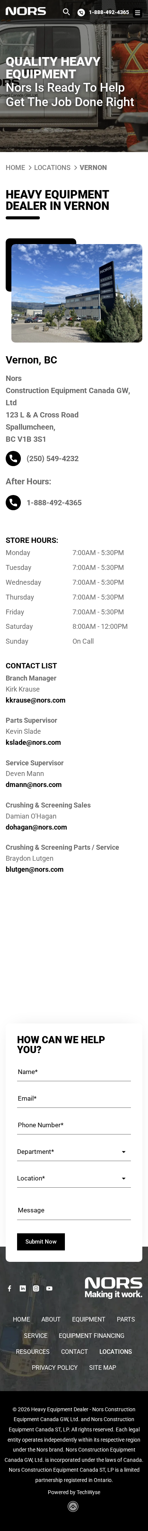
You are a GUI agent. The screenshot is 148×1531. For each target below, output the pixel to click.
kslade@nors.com (33, 742)
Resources (33, 1351)
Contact (74, 1351)
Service (35, 1335)
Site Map (102, 1367)
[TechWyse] (74, 1509)
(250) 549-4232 (53, 458)
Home (15, 167)
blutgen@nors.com (35, 869)
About (51, 1319)
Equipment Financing (91, 1335)
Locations (52, 167)
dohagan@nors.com (36, 827)
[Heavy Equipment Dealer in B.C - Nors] (26, 11)
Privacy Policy (55, 1367)
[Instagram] (36, 1288)
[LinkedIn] (23, 1288)
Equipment (88, 1319)
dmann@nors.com (34, 785)
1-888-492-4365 (109, 12)
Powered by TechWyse (74, 1492)
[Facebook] (9, 1288)
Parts (126, 1319)
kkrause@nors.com (36, 700)
